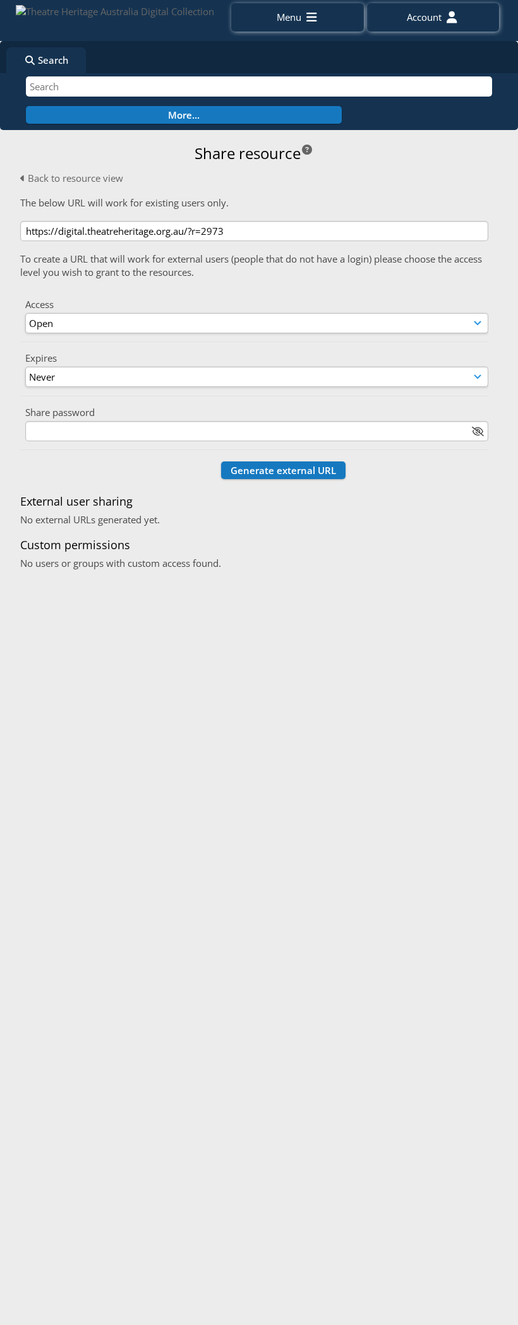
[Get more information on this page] (307, 150)
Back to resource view (74, 178)
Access (39, 304)
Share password (60, 412)
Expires (41, 358)
